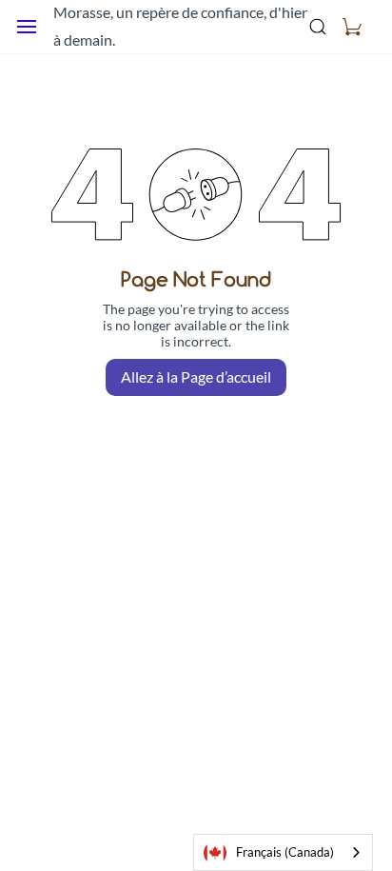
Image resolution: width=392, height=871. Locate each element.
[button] (352, 26)
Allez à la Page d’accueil (196, 376)
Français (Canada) (285, 852)
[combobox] (283, 852)
